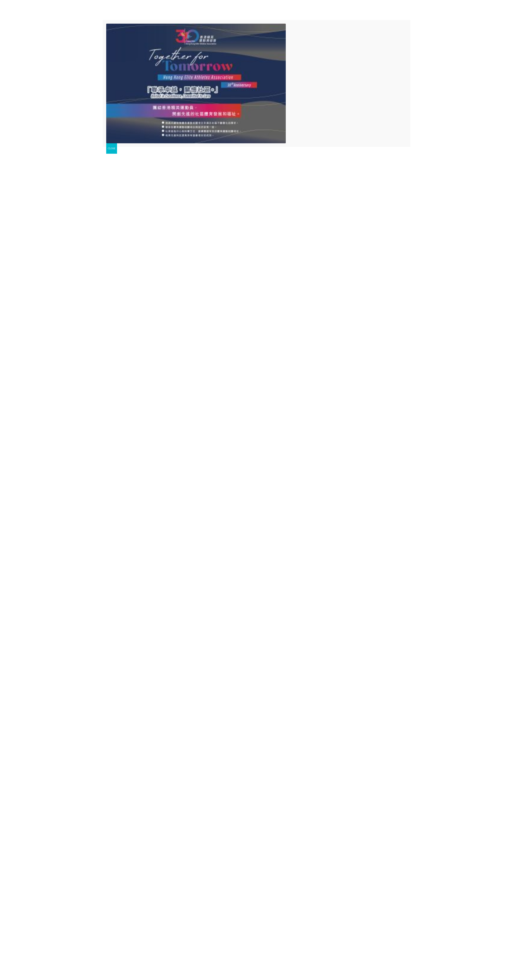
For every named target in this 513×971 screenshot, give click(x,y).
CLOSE (111, 148)
